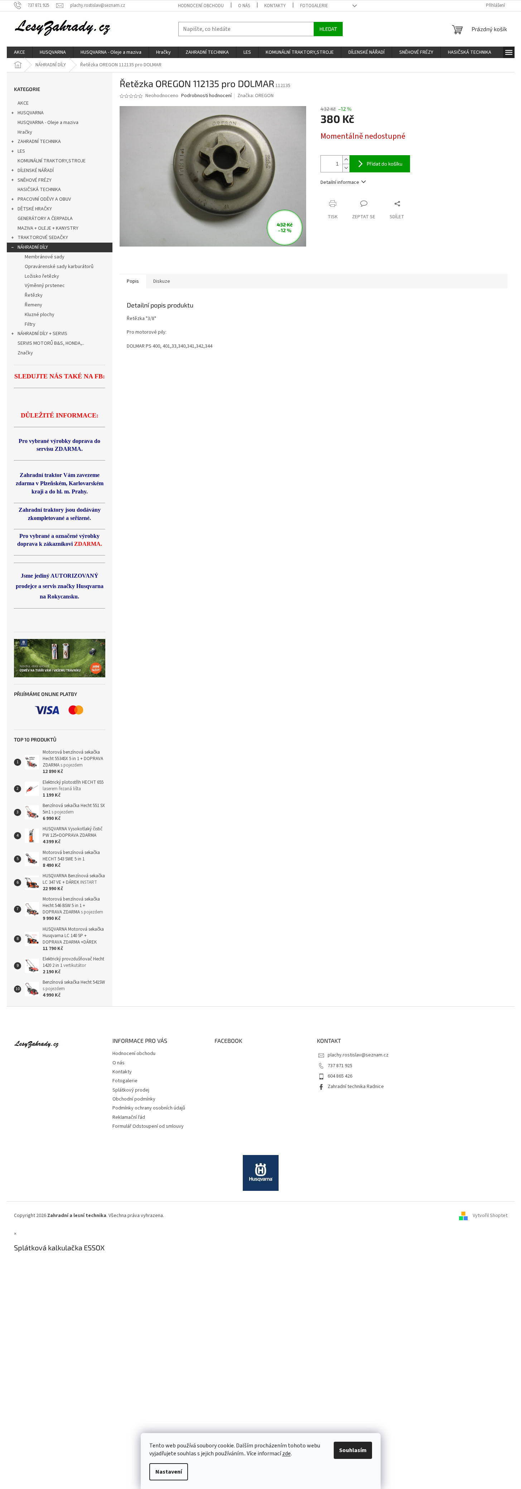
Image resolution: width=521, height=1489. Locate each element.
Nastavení (168, 1472)
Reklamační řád (128, 1117)
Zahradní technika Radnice (356, 1086)
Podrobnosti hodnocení (206, 95)
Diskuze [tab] (161, 281)
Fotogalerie (314, 6)
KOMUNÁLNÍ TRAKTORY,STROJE (52, 160)
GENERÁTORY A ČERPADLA (45, 218)
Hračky (25, 132)
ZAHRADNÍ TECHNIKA (39, 141)
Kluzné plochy (39, 314)
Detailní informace (339, 182)
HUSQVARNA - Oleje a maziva (48, 122)
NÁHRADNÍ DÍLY (33, 247)
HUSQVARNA (31, 112)
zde (286, 1453)
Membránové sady (44, 257)
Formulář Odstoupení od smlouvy (148, 1126)
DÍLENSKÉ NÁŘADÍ (36, 170)
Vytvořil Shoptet (490, 1216)
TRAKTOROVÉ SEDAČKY (43, 237)
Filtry (30, 324)
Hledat (328, 29)
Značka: (255, 95)
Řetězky (34, 295)
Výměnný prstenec (45, 285)
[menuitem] (19, 52)
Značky (25, 353)
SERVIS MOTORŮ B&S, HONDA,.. (51, 343)
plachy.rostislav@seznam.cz (358, 1055)
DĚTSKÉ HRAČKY (35, 209)
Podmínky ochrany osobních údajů (148, 1108)
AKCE (23, 103)
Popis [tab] (133, 281)
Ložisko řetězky (42, 276)
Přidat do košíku (384, 164)
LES (21, 151)
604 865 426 (340, 1076)
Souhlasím (353, 1450)
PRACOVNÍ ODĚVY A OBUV (44, 199)
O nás (244, 6)
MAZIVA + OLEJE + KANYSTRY (48, 228)
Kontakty (275, 6)
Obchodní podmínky (133, 1099)
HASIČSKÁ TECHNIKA (39, 189)
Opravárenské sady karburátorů (59, 266)
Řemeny (33, 305)
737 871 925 (340, 1065)
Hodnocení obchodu (201, 6)
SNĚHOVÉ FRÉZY (35, 180)
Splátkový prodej (130, 1090)
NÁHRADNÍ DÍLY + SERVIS (42, 333)
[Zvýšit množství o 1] (345, 160)
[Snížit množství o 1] (345, 168)
